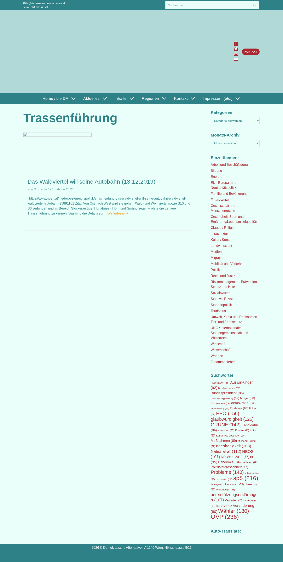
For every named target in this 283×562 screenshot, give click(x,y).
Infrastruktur (219, 233)
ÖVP (225, 516)
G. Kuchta (40, 189)
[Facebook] (236, 44)
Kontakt (250, 51)
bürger (247, 398)
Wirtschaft (218, 344)
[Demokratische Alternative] (43, 52)
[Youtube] (236, 59)
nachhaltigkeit (233, 446)
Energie (216, 176)
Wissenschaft (220, 350)
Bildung (216, 170)
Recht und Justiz (223, 276)
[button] (72, 98)
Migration (217, 258)
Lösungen (237, 435)
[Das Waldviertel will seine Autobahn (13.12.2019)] (57, 135)
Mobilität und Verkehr (226, 264)
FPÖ (227, 413)
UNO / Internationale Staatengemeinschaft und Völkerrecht (229, 333)
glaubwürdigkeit (232, 419)
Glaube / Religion (223, 227)
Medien (216, 252)
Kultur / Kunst (220, 239)
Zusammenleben (223, 362)
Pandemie (229, 462)
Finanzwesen (221, 199)
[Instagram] (236, 54)
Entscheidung (220, 408)
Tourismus (218, 311)
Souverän (224, 479)
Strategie (217, 484)
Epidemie (239, 408)
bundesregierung (225, 398)
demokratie (243, 403)
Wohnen (217, 356)
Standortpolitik (221, 305)
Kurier (222, 435)
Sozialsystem (220, 293)
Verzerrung (224, 506)
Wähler (233, 511)
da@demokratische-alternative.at (45, 3)
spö (245, 478)
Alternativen (220, 382)
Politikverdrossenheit (229, 467)
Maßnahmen (224, 441)
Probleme (227, 472)
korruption (226, 430)
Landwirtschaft (221, 245)
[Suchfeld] (254, 5)
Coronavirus (220, 403)
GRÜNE (226, 424)
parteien (250, 462)
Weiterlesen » (118, 213)
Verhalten (234, 500)
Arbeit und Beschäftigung (229, 164)
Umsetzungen (225, 489)
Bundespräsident (227, 393)
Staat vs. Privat (222, 299)
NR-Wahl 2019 (235, 457)
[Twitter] (236, 49)
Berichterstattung (229, 388)
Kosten (242, 430)
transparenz (234, 484)
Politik (215, 270)
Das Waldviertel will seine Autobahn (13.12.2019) (91, 181)
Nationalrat (226, 451)
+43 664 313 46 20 (36, 7)
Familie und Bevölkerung (229, 193)
